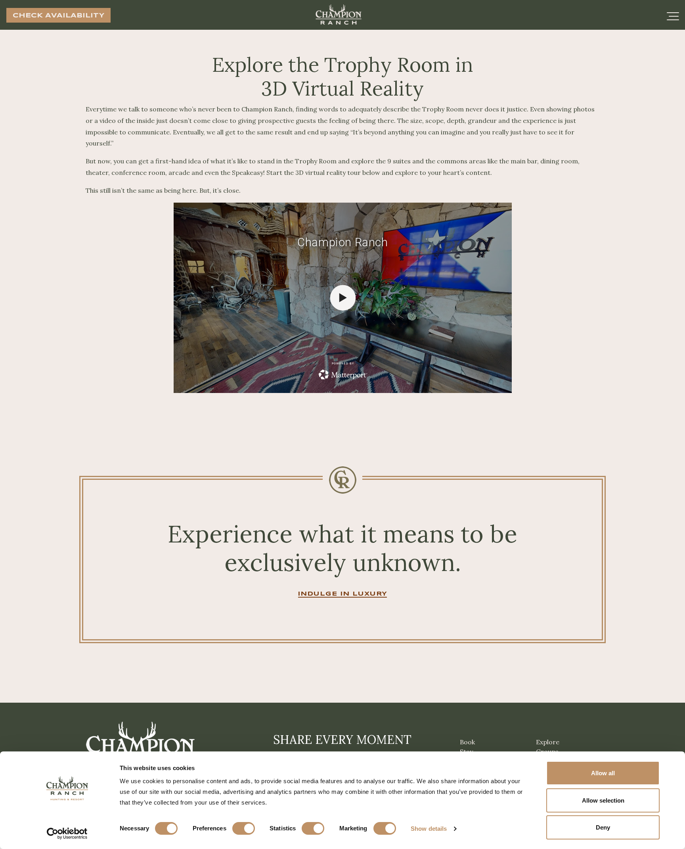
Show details (429, 828)
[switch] (243, 828)
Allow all (603, 773)
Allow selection (603, 800)
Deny (603, 827)
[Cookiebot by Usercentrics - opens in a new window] (67, 833)
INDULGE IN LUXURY (342, 594)
